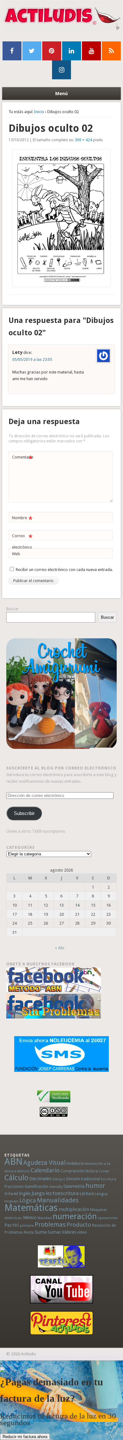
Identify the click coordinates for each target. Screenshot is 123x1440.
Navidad (45, 1218)
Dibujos (58, 1179)
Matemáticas (31, 1207)
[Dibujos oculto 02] (61, 218)
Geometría (74, 1186)
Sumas (54, 1232)
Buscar (12, 608)
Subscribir (24, 813)
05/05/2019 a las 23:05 (32, 359)
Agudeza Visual (44, 1162)
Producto (79, 1224)
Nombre (22, 519)
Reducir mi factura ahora (25, 1436)
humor (95, 1185)
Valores (69, 1232)
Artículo (23, 1171)
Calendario (45, 1170)
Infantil (11, 1193)
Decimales (40, 1179)
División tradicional (83, 1178)
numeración (75, 1216)
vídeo (82, 1232)
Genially (55, 1187)
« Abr (60, 947)
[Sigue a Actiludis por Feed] (111, 50)
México (30, 1217)
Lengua (101, 1193)
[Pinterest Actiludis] (61, 1323)
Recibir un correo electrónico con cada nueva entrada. (64, 569)
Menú (61, 93)
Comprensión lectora (79, 1171)
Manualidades (58, 1200)
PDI (16, 1225)
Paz (8, 1225)
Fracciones (14, 1186)
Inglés (25, 1193)
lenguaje (11, 1201)
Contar (104, 1171)
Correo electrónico (22, 541)
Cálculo (16, 1177)
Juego (38, 1193)
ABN (13, 1161)
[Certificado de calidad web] (53, 1103)
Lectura (86, 1193)
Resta (29, 1232)
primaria (27, 1226)
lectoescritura (62, 1193)
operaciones (108, 1218)
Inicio (39, 111)
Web (16, 553)
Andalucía (75, 1163)
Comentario (22, 458)
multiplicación (74, 1209)
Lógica (27, 1200)
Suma (41, 1232)
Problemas (50, 1224)
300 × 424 (83, 140)
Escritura (108, 1179)
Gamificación (36, 1186)
